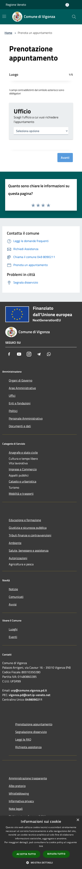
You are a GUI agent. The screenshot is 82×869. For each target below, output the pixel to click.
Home (8, 32)
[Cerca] (74, 16)
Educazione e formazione (25, 520)
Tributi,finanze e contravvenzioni (30, 535)
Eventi (13, 637)
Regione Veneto (16, 4)
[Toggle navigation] (4, 16)
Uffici (12, 395)
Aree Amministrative (22, 388)
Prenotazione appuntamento (33, 724)
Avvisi (13, 604)
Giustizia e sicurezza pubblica (28, 527)
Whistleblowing (19, 793)
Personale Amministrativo (26, 418)
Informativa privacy (21, 801)
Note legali (16, 808)
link (41, 846)
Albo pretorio (17, 786)
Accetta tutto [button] (26, 854)
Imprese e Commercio (23, 469)
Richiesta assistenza (28, 747)
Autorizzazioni (18, 558)
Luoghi (13, 629)
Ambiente (15, 543)
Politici (13, 411)
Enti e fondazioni (20, 403)
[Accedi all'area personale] (67, 4)
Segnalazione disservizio (31, 732)
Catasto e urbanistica (22, 481)
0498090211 (33, 699)
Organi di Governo (20, 380)
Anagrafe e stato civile (23, 452)
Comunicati (16, 596)
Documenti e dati (20, 426)
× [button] (77, 820)
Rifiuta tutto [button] (56, 853)
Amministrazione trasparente (28, 778)
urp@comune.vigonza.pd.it (29, 690)
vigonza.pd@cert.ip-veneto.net (29, 695)
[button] (41, 862)
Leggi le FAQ (23, 739)
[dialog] (41, 842)
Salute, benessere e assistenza (28, 550)
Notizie (13, 589)
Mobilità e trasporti (21, 493)
